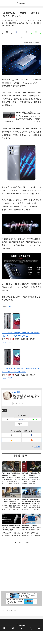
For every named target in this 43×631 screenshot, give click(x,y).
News (5, 410)
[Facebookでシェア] (16, 32)
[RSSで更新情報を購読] (22, 403)
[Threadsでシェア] (26, 32)
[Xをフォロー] (13, 403)
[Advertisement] (21, 565)
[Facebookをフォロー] (16, 403)
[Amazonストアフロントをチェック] (19, 403)
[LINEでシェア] (36, 32)
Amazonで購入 (7, 342)
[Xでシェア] (7, 32)
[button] (21, 36)
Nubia (11, 306)
